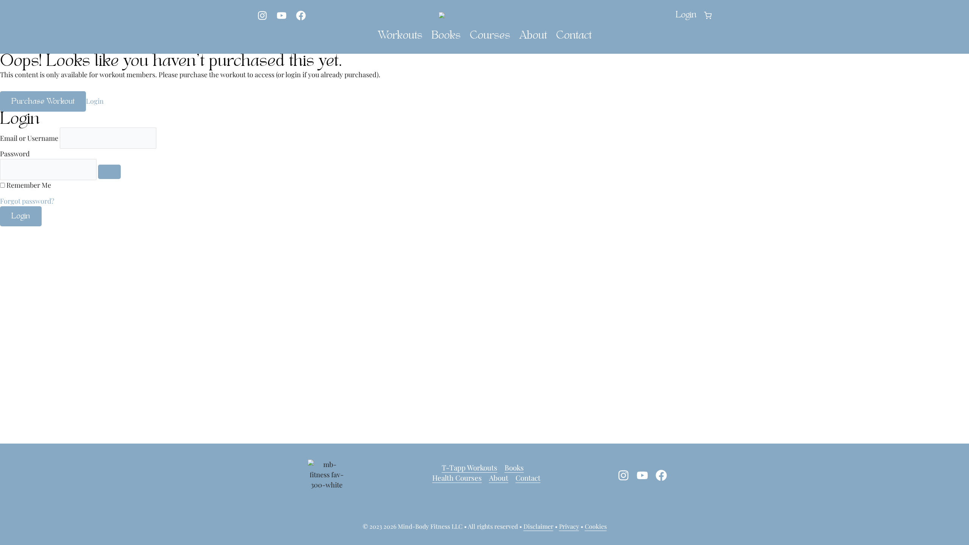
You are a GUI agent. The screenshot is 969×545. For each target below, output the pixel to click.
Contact (574, 36)
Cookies (596, 526)
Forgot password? (27, 201)
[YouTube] (282, 15)
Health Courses (457, 478)
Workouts (400, 36)
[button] (708, 15)
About (533, 36)
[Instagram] (262, 15)
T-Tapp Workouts (469, 467)
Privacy (569, 526)
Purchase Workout (43, 102)
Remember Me (28, 185)
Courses (490, 36)
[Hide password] (109, 172)
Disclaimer (538, 526)
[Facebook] (301, 15)
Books (446, 36)
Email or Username (29, 138)
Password (15, 153)
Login (95, 101)
